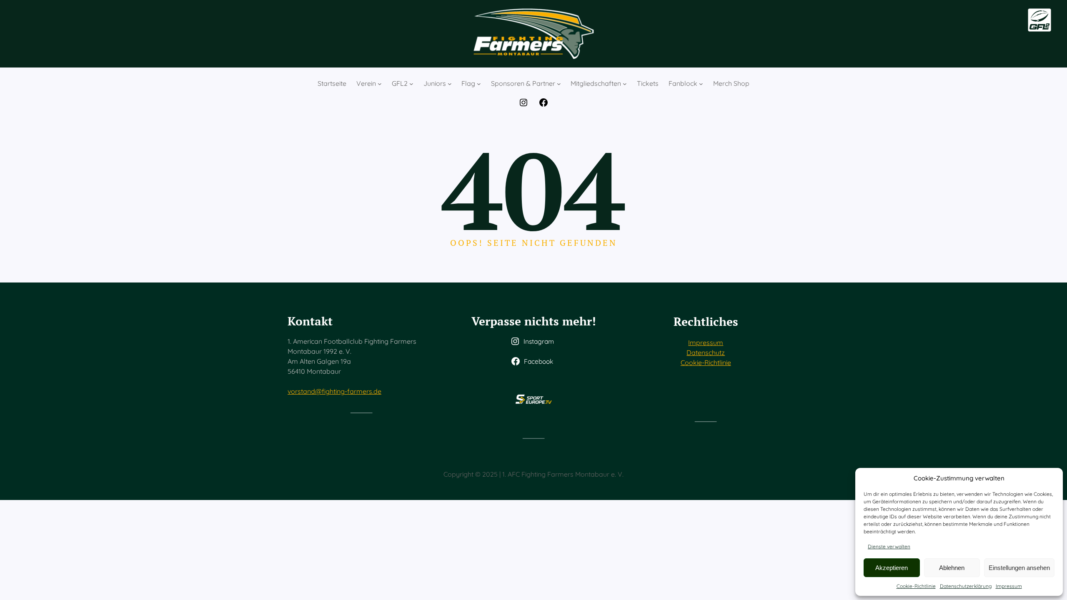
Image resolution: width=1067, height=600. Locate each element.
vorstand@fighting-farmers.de (334, 391)
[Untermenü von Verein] (380, 84)
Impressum (1009, 586)
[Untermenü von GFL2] (411, 84)
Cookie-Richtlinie (916, 586)
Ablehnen (951, 567)
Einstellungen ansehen (1019, 567)
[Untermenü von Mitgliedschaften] (625, 84)
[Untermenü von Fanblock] (701, 84)
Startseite (332, 83)
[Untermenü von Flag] (479, 84)
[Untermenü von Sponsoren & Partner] (559, 84)
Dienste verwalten (889, 546)
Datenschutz (705, 352)
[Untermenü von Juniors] (450, 84)
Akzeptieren (891, 567)
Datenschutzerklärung (966, 586)
